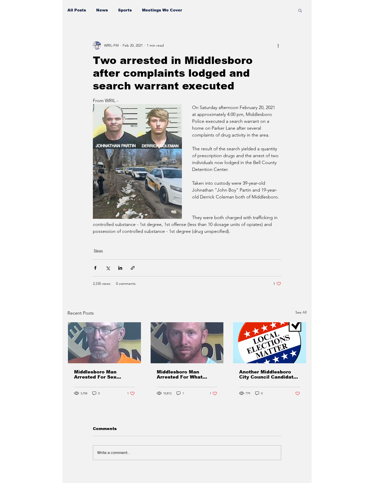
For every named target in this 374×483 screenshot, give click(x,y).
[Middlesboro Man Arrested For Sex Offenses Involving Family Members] (104, 342)
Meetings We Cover (162, 10)
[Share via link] (132, 267)
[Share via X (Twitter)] (107, 267)
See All (301, 312)
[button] (300, 10)
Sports (125, 10)
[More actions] (278, 45)
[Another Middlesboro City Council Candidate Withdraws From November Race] (269, 342)
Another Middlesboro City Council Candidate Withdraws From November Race (267, 374)
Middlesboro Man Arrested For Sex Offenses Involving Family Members (97, 374)
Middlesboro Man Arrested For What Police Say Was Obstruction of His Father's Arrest (180, 374)
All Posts (76, 10)
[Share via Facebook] (95, 267)
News (102, 10)
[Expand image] (115, 126)
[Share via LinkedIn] (120, 267)
